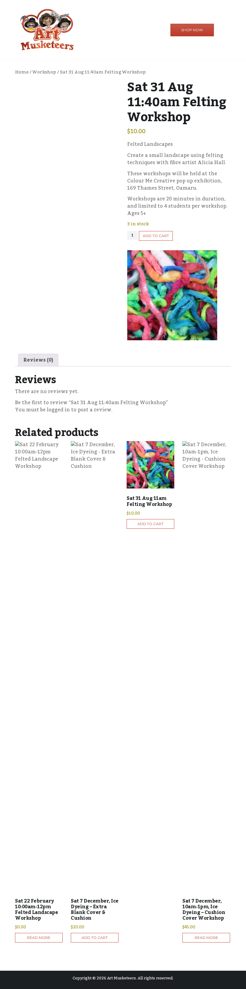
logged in (58, 410)
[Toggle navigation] (220, 30)
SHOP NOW (192, 30)
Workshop (44, 72)
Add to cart (156, 235)
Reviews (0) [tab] (38, 360)
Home (21, 72)
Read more (38, 937)
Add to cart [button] (95, 937)
